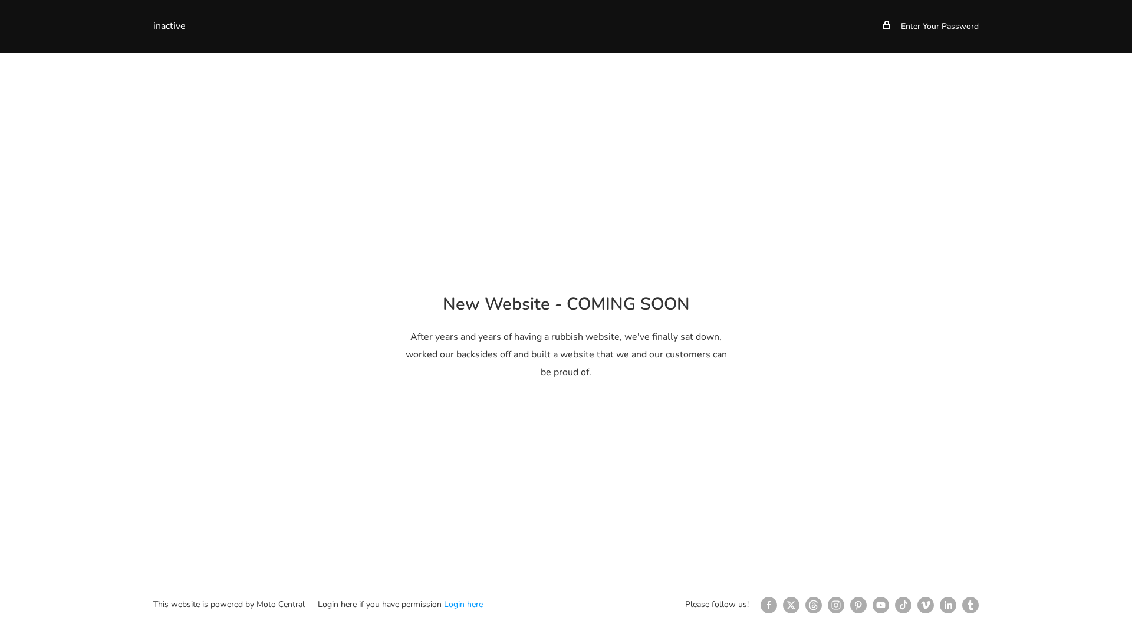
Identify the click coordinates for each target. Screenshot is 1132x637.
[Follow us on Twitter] (791, 605)
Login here (463, 604)
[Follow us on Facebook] (769, 605)
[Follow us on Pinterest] (858, 605)
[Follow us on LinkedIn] (948, 605)
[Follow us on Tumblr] (970, 605)
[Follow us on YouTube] (881, 605)
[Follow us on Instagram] (836, 605)
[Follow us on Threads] (813, 605)
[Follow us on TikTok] (903, 605)
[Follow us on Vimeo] (925, 605)
